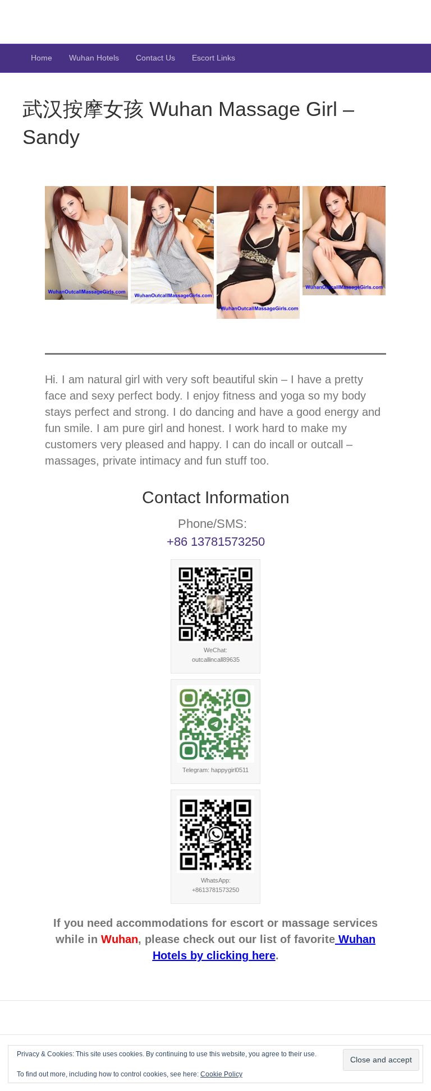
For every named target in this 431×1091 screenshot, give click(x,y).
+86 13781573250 (216, 542)
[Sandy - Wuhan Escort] (86, 243)
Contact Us (155, 57)
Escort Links (213, 57)
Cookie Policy (221, 1074)
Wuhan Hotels (94, 57)
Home (41, 57)
